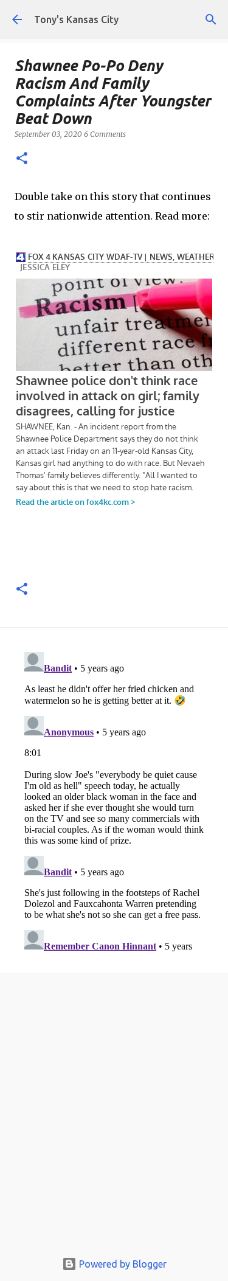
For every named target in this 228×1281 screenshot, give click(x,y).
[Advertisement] (114, 1115)
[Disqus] (114, 799)
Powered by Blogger (122, 1263)
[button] (22, 159)
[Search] (211, 19)
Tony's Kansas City (76, 19)
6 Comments (105, 134)
